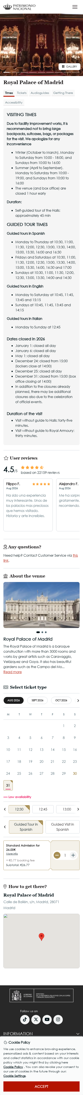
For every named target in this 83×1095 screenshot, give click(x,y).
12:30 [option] (19, 809)
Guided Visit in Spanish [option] (62, 827)
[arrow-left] (5, 809)
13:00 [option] (67, 809)
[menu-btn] (75, 6)
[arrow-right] (78, 700)
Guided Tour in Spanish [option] (26, 827)
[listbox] (41, 809)
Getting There (63, 93)
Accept (41, 1086)
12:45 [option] (43, 809)
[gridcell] (8, 785)
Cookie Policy (13, 1067)
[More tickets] (73, 855)
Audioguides (40, 93)
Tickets (21, 93)
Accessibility (14, 102)
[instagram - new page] (58, 1019)
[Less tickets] (57, 855)
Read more (12, 672)
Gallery (71, 66)
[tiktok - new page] (25, 1019)
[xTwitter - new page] (36, 1019)
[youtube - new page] (47, 1019)
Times (9, 93)
